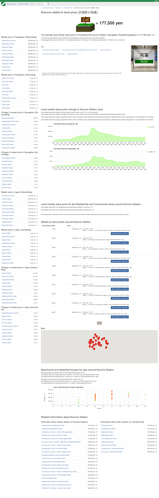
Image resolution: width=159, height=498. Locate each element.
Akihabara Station (7, 290)
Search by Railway (23, 4)
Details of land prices (105, 50)
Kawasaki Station (7, 286)
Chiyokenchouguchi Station (10, 326)
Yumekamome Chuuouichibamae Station (54, 458)
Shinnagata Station (107, 425)
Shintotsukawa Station (8, 243)
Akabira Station (6, 233)
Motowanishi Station (8, 263)
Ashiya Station (6, 67)
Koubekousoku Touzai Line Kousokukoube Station (56, 485)
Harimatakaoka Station (8, 158)
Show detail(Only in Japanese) (120, 233)
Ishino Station (6, 88)
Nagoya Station (6, 316)
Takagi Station (6, 101)
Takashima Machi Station (9, 296)
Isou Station (5, 85)
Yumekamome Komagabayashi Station (53, 425)
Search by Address (11, 4)
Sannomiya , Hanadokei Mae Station (112, 452)
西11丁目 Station (7, 319)
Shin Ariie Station (7, 178)
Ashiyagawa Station (8, 60)
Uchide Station (6, 70)
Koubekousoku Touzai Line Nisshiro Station (54, 435)
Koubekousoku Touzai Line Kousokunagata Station (57, 438)
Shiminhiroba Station (8, 57)
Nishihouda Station (7, 91)
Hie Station (5, 95)
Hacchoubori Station (8, 209)
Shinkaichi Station (7, 181)
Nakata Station (6, 250)
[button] (99, 345)
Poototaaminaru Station (9, 40)
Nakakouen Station (7, 174)
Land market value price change (50, 50)
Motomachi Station (7, 47)
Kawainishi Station (7, 81)
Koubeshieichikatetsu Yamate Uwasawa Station (56, 455)
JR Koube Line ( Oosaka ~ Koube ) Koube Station (56, 488)
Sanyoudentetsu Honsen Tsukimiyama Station (55, 481)
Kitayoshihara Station (8, 236)
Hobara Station (6, 283)
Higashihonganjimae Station (10, 313)
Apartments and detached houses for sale (53, 54)
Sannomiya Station (7, 54)
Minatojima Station (7, 168)
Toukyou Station (6, 199)
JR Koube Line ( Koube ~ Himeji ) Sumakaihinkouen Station (59, 471)
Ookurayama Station (8, 171)
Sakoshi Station (6, 187)
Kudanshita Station (7, 225)
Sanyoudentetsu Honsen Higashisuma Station (55, 465)
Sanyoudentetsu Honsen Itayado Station (53, 462)
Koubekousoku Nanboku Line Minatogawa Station (56, 475)
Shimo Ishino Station (8, 78)
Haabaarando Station (107, 442)
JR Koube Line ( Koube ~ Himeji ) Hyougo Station (56, 445)
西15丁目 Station (7, 323)
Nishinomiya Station (8, 144)
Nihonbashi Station (7, 205)
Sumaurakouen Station (8, 134)
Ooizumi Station (6, 273)
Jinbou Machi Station (8, 280)
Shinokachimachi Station (9, 303)
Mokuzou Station (7, 253)
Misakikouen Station (107, 432)
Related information (72, 54)
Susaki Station (6, 128)
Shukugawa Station (7, 64)
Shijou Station (6, 105)
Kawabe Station (6, 256)
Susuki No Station (7, 329)
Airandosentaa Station (8, 148)
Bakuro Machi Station (8, 299)
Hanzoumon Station (8, 219)
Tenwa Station (6, 108)
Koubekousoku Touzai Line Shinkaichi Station (55, 468)
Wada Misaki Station (107, 435)
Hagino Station (6, 240)
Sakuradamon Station (8, 212)
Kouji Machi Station (7, 215)
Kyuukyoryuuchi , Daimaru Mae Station (112, 448)
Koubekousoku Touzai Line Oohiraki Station (54, 448)
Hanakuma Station (7, 161)
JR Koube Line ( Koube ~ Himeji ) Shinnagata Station (57, 432)
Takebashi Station (7, 222)
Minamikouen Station (8, 44)
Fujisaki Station (6, 260)
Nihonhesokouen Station (9, 98)
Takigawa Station (7, 246)
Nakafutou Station (7, 50)
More (99, 323)
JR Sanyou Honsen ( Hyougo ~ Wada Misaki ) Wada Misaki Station (61, 442)
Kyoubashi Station (7, 202)
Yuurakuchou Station (8, 196)
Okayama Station (7, 333)
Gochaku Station (7, 164)
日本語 (156, 1)
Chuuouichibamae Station (109, 438)
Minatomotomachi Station (108, 445)
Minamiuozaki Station (8, 138)
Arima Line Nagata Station (49, 478)
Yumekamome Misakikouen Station (52, 429)
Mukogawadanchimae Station (10, 121)
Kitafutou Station (7, 184)
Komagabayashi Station (108, 429)
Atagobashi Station (7, 336)
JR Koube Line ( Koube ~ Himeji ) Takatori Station (56, 452)
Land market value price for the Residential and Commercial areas (79, 50)
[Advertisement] (90, 91)
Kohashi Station (6, 343)
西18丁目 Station (7, 339)
